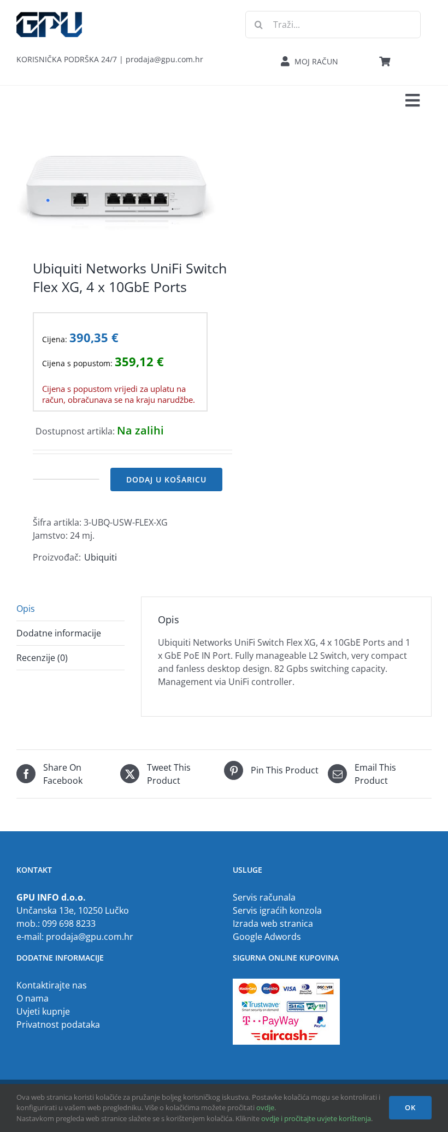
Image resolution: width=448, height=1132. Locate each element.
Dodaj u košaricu (166, 479)
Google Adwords (267, 937)
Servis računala (264, 897)
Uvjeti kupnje (43, 1011)
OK (410, 1107)
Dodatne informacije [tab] (58, 633)
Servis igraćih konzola (277, 910)
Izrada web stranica (273, 923)
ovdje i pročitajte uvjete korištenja (316, 1118)
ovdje (265, 1107)
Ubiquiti (100, 557)
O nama (32, 998)
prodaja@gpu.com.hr (89, 937)
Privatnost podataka (58, 1024)
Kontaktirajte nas (51, 985)
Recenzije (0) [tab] (42, 658)
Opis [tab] (25, 609)
